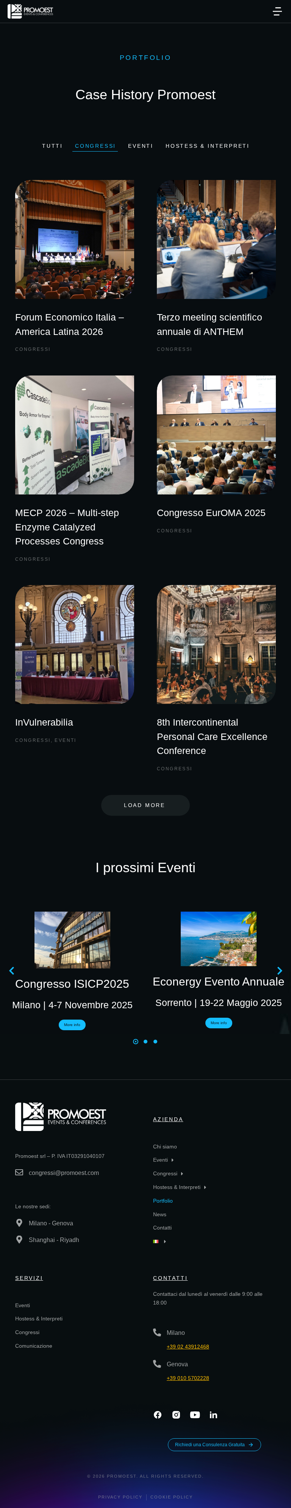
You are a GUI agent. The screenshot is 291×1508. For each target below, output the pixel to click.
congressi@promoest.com (64, 1173)
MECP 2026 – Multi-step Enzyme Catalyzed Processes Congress (67, 526)
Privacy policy (120, 1497)
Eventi (140, 146)
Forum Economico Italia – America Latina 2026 (69, 324)
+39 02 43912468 (188, 1347)
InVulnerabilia (44, 722)
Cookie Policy (171, 1497)
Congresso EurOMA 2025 (211, 512)
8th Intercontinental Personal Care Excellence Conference (212, 736)
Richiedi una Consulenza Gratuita (210, 1444)
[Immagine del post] (74, 239)
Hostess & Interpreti (208, 146)
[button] (277, 11)
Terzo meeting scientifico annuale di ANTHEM (209, 324)
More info (72, 1025)
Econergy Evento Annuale (219, 981)
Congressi (95, 146)
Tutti (52, 146)
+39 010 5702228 (188, 1378)
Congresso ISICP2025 (72, 984)
